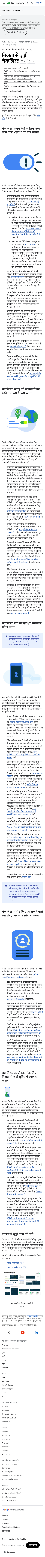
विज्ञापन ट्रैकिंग (37, 1012)
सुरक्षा (3, 1352)
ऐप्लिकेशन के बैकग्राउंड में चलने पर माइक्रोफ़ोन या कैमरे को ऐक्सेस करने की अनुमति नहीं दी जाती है (23, 1221)
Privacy (19, 10)
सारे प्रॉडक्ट (6, 1531)
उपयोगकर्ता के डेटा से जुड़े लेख (19, 639)
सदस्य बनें (33, 1545)
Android (5, 1345)
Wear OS (5, 1410)
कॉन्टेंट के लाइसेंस (32, 1316)
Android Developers (9, 42)
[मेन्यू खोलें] (3, 3)
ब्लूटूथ (26, 517)
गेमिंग (3, 1378)
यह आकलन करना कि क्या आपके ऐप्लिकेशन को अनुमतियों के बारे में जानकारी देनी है (26, 232)
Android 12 (6, 1450)
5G (3, 1397)
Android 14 (6, 1443)
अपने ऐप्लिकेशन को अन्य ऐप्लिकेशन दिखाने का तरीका (23, 755)
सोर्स (3, 1356)
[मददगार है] (28, 49)
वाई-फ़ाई (36, 517)
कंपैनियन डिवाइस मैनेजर (16, 511)
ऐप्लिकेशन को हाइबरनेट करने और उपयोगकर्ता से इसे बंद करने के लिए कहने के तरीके (24, 1170)
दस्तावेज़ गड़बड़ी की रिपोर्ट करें (11, 1493)
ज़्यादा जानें (26, 877)
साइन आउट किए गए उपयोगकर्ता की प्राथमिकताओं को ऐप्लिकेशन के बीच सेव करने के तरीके (24, 1057)
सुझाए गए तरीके (17, 277)
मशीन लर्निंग (5, 1381)
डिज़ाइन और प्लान (24, 42)
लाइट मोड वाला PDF (15, 1263)
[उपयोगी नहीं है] (31, 49)
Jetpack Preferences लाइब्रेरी (29, 894)
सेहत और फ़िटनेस (7, 1385)
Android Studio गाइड (9, 1464)
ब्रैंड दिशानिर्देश (22, 1539)
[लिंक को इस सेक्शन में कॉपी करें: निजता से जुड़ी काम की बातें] (35, 1234)
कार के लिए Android (9, 1418)
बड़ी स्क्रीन (5, 1406)
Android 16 (6, 1435)
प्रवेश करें (39, 3)
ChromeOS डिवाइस (9, 1414)
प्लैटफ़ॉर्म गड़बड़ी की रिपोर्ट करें (11, 1489)
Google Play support (9, 1497)
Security (6, 10)
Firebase (5, 1523)
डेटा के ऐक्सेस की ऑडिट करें (21, 722)
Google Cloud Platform (11, 1527)
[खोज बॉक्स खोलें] (27, 2)
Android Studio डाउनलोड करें (12, 1476)
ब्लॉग (3, 1364)
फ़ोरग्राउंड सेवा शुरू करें (20, 613)
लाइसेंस (11, 1539)
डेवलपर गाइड (6, 1468)
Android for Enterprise (10, 1349)
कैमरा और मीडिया (7, 1389)
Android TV (6, 1422)
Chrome (5, 1520)
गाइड (15, 45)
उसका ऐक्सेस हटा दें (18, 346)
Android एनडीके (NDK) (10, 1479)
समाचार (4, 1360)
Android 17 (6, 1432)
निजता (4, 1393)
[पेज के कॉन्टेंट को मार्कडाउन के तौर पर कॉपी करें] (29, 61)
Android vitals (30, 244)
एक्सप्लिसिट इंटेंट (31, 1186)
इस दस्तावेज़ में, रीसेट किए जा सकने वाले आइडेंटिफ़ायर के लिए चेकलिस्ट (21, 812)
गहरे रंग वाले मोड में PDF (16, 1267)
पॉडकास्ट (5, 1368)
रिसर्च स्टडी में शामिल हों (9, 1501)
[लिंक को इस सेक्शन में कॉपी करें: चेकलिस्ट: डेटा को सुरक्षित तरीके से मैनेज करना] (17, 627)
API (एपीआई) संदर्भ (8, 1472)
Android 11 (6, 1454)
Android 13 (6, 1447)
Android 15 (6, 1439)
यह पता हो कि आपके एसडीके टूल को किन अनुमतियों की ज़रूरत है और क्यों (24, 376)
